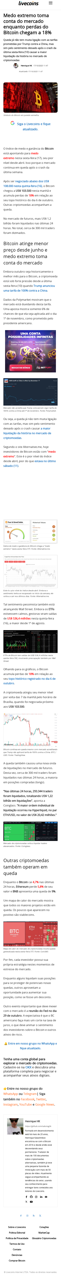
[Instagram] (36, 1196)
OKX (28, 1067)
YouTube (25, 1104)
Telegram (30, 1094)
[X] (26, 1201)
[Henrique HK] (16, 65)
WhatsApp (10, 1094)
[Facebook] (26, 1196)
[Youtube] (31, 1201)
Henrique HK (26, 65)
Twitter (41, 1099)
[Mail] (46, 1196)
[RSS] (34, 1216)
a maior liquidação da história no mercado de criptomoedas (27, 433)
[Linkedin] (41, 1196)
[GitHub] (31, 1196)
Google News (44, 1104)
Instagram (10, 1104)
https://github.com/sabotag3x (38, 1126)
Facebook (27, 1099)
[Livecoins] (28, 3)
